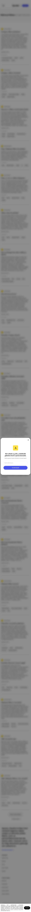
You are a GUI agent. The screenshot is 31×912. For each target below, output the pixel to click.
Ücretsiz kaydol (15, 467)
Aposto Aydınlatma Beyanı (15, 909)
